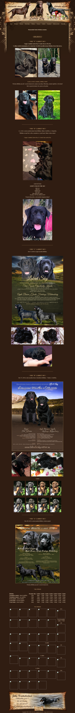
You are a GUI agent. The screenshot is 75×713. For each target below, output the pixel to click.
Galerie (43, 23)
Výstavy (38, 23)
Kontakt (63, 23)
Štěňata (33, 23)
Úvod (11, 23)
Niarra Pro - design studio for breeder (46, 712)
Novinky (16, 23)
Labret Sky (33, 712)
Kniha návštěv (56, 23)
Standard (49, 23)
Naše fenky (27, 23)
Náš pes (21, 23)
